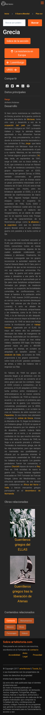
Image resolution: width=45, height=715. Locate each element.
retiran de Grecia (25, 418)
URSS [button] (10, 69)
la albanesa (33, 222)
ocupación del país (14, 125)
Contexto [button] (11, 621)
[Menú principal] (42, 3)
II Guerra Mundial (22, 14)
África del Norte (31, 484)
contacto (34, 650)
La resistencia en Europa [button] (23, 53)
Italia (6, 487)
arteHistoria (25, 668)
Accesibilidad (14, 655)
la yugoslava (10, 225)
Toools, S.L (37, 668)
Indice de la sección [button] (17, 41)
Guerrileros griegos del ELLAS (22, 544)
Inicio (6, 14)
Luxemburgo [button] (17, 62)
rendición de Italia (12, 355)
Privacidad (37, 655)
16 (38, 155)
